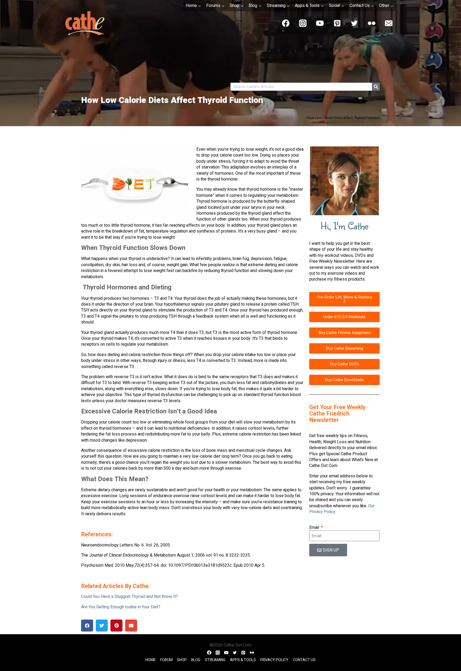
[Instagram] (302, 23)
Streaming (215, 660)
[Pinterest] (337, 23)
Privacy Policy (274, 660)
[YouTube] (319, 23)
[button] (87, 626)
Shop (182, 660)
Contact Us (304, 660)
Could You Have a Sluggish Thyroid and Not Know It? (129, 596)
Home (150, 660)
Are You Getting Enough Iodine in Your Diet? (120, 607)
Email (314, 527)
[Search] (376, 87)
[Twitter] (354, 23)
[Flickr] (371, 23)
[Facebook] (285, 23)
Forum (166, 660)
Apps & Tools (243, 660)
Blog (195, 660)
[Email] (388, 23)
